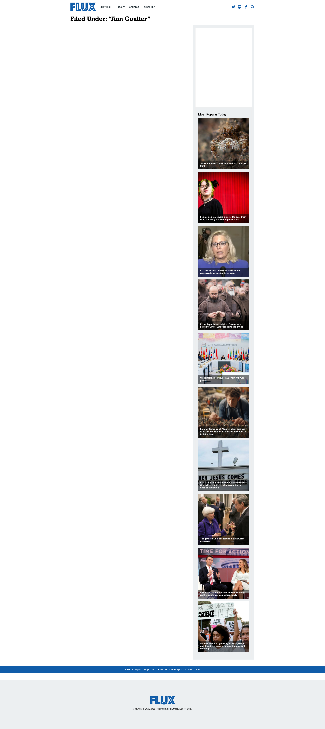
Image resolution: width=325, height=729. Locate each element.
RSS (198, 669)
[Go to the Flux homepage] (83, 10)
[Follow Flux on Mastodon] (232, 8)
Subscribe (149, 7)
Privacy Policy (171, 669)
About (121, 7)
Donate (160, 669)
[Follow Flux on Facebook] (245, 8)
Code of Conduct (186, 669)
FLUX (127, 669)
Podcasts (142, 669)
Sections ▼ (107, 7)
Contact (134, 7)
